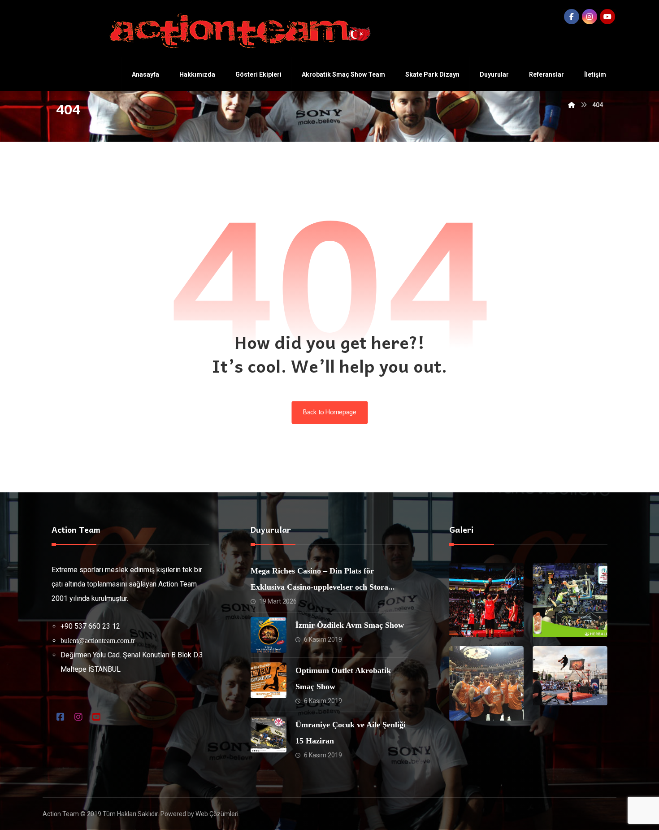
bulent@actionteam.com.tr (98, 640)
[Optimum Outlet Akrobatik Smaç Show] (268, 680)
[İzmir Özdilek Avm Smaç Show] (268, 635)
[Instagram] (589, 16)
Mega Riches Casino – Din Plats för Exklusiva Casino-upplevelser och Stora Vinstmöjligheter (319, 587)
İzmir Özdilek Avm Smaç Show (349, 625)
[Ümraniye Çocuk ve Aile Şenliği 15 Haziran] (268, 734)
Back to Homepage (329, 412)
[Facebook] (571, 16)
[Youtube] (607, 16)
